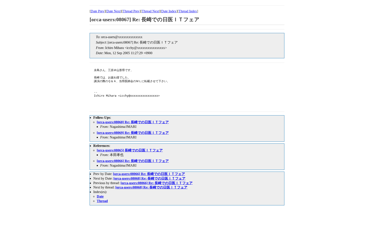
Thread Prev (131, 11)
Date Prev (97, 11)
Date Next (113, 11)
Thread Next (150, 11)
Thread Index (188, 11)
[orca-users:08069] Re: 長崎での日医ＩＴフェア (133, 133)
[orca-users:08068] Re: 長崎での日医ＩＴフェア (133, 122)
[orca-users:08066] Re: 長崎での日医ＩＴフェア (133, 161)
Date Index (168, 11)
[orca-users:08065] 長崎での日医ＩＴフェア (130, 150)
